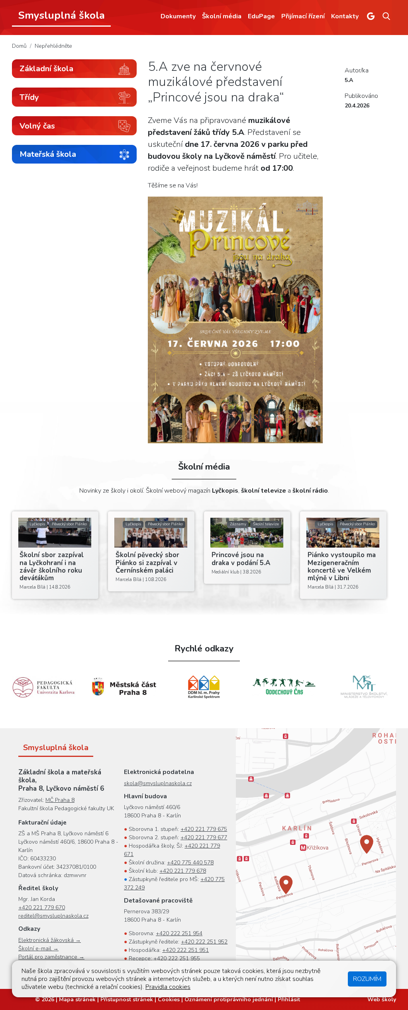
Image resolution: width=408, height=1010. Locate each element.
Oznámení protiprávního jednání (228, 999)
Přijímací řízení (303, 16)
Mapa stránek (77, 999)
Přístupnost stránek (126, 999)
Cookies (169, 999)
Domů (19, 46)
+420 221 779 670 (41, 907)
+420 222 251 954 (179, 933)
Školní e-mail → (38, 948)
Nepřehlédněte (53, 46)
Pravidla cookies (167, 987)
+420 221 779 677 (203, 837)
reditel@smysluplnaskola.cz (53, 916)
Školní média (221, 16)
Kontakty (345, 16)
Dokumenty (178, 16)
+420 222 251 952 (204, 942)
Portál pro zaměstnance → (51, 957)
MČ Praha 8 (60, 800)
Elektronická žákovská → (49, 940)
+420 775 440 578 (190, 862)
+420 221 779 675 (203, 829)
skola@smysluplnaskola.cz (158, 783)
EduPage (261, 16)
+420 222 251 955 (176, 958)
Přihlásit (289, 999)
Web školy (381, 999)
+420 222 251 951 (185, 950)
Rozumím (367, 979)
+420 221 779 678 (182, 871)
